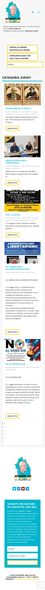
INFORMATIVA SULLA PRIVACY (27, 579)
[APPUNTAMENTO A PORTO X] (22, 94)
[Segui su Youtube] (23, 488)
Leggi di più (12, 128)
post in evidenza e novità (27, 114)
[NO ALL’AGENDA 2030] (22, 350)
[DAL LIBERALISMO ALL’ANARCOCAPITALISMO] (22, 253)
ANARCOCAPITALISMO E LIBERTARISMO (16, 161)
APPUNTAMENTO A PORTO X (18, 108)
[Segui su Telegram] (18, 488)
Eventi (17, 114)
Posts (36, 114)
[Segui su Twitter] (14, 488)
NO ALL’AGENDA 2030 (15, 364)
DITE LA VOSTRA (13, 215)
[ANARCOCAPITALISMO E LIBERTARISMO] (22, 146)
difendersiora (16, 112)
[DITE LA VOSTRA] (22, 200)
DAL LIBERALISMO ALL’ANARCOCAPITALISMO (17, 268)
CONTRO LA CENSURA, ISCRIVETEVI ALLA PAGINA (19, 48)
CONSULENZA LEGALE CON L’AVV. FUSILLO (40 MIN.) (19, 57)
